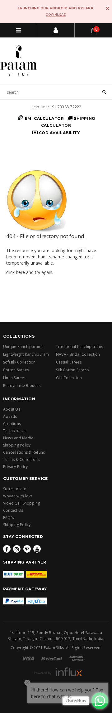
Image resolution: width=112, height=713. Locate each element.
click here (15, 272)
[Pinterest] (27, 549)
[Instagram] (17, 549)
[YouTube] (37, 549)
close (107, 8)
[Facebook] (7, 549)
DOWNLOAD (56, 14)
